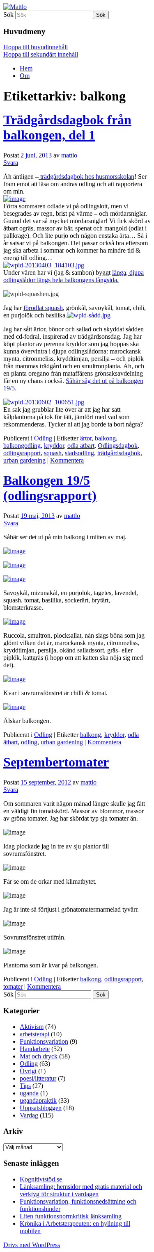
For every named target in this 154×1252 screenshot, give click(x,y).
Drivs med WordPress (31, 1244)
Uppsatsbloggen (41, 1107)
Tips (25, 1085)
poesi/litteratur (38, 1078)
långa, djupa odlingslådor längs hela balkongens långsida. (73, 276)
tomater (13, 986)
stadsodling (79, 452)
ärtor (86, 438)
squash (53, 452)
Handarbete (35, 1048)
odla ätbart (80, 445)
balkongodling (22, 445)
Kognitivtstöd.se (41, 1179)
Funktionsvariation (44, 1041)
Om (25, 75)
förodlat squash (43, 307)
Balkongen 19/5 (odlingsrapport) (50, 488)
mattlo (69, 155)
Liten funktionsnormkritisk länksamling (71, 1216)
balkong (105, 438)
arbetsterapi (34, 1034)
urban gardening (24, 460)
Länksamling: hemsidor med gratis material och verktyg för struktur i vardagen (81, 1190)
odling (29, 742)
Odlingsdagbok (118, 445)
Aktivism (32, 1026)
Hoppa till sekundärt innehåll (40, 54)
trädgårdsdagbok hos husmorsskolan (86, 176)
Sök (8, 14)
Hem (26, 68)
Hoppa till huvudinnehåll (35, 46)
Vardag (29, 1115)
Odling (43, 438)
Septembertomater (56, 762)
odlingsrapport (22, 452)
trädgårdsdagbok (118, 452)
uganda (29, 1093)
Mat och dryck (38, 1056)
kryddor (54, 445)
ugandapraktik (38, 1100)
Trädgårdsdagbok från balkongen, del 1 (67, 127)
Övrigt (28, 1070)
